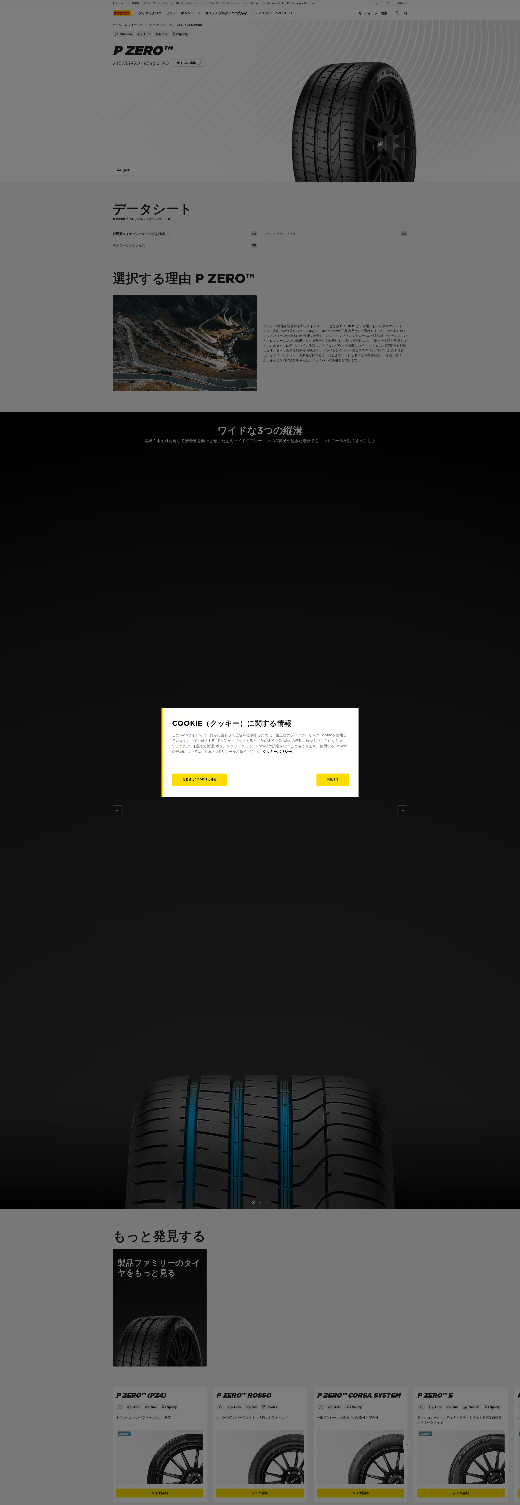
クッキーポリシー (277, 751)
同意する (333, 779)
